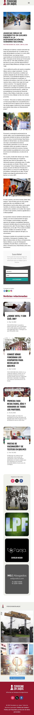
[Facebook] (4, 291)
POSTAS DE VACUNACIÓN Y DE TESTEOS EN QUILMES (16, 446)
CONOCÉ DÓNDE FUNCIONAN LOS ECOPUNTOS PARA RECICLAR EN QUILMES (15, 360)
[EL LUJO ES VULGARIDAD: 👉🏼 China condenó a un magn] (17, 659)
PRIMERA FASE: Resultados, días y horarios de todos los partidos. (16, 405)
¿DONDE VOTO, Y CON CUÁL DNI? (16, 317)
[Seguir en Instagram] (12, 481)
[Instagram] (11, 291)
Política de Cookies (22, 707)
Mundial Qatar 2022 (10, 390)
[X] (7, 291)
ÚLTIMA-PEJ (8, 304)
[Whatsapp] (9, 291)
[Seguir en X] (17, 481)
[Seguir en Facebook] (21, 481)
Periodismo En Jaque (12, 44)
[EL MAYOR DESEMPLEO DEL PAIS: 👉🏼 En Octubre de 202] (17, 626)
